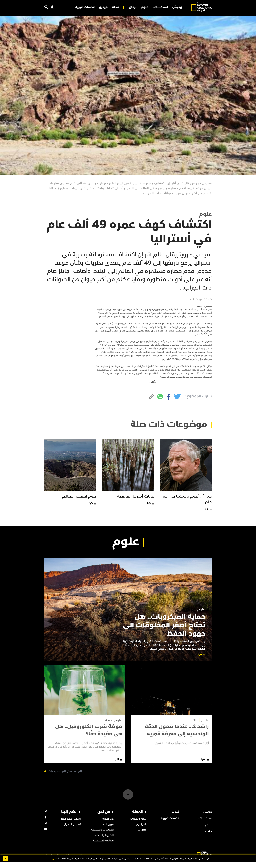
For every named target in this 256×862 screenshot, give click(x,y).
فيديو (103, 7)
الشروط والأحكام (104, 835)
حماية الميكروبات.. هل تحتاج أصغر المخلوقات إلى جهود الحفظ (164, 625)
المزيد (54, 858)
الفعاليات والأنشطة (102, 830)
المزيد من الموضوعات (65, 771)
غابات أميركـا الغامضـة (135, 496)
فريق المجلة (107, 824)
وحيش (177, 7)
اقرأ (206, 509)
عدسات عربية (85, 7)
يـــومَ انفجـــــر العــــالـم (79, 496)
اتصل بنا (142, 830)
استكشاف (160, 7)
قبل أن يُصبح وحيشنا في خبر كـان (187, 499)
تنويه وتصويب (138, 819)
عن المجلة (108, 819)
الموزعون (141, 824)
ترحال (133, 7)
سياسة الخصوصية (103, 841)
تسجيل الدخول (72, 824)
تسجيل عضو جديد (71, 819)
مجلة (115, 7)
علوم (144, 7)
